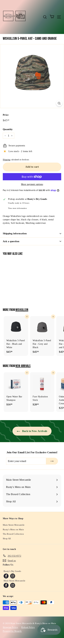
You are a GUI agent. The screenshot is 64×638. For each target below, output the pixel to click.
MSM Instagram (12, 585)
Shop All (7, 538)
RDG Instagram (12, 576)
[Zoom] (59, 103)
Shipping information (15, 233)
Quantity (8, 129)
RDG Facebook (6, 576)
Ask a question (11, 241)
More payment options (32, 184)
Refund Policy (28, 627)
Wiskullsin (21, 310)
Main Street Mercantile (14, 525)
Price (6, 115)
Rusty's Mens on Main (13, 529)
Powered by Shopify (12, 631)
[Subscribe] (52, 461)
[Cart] (52, 17)
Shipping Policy (10, 627)
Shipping (6, 159)
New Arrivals (23, 366)
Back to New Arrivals (34, 431)
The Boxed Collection (13, 534)
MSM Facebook (6, 585)
